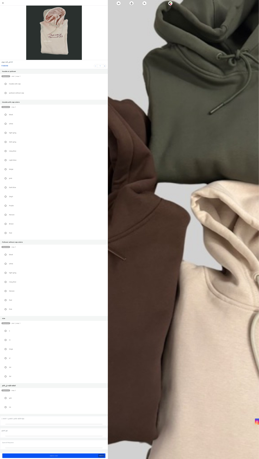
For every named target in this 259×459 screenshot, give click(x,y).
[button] (54, 71)
